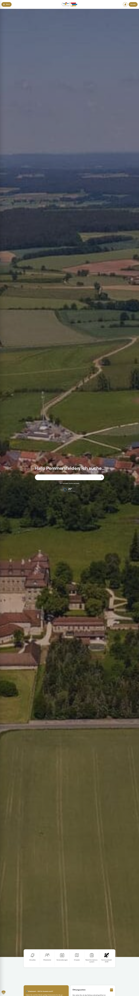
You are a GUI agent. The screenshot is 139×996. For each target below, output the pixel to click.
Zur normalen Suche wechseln (69, 483)
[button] (69, 490)
